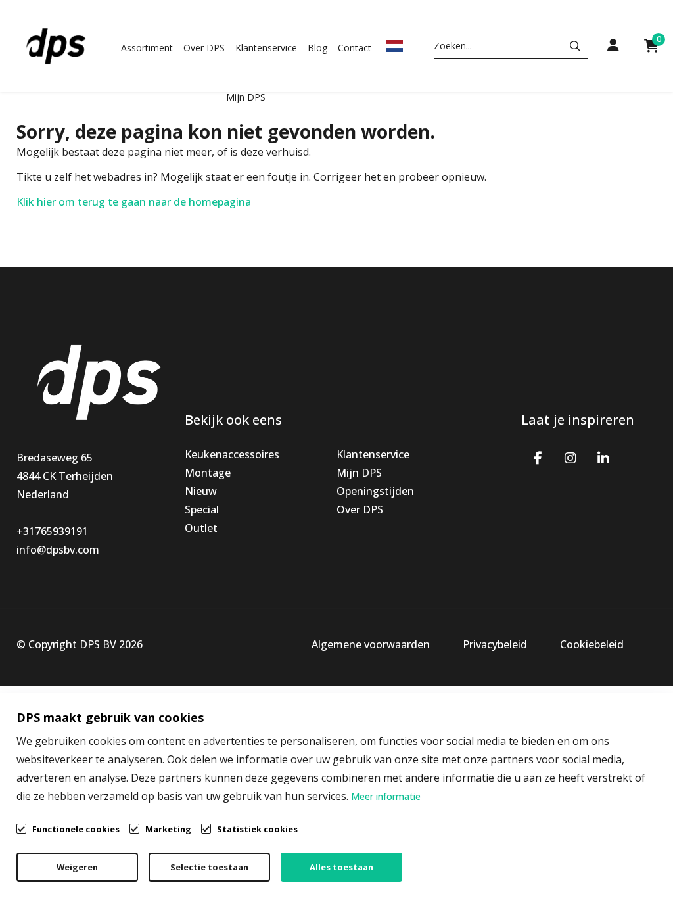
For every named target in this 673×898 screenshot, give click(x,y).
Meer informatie (386, 796)
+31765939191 (52, 531)
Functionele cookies (76, 829)
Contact (354, 47)
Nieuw (201, 491)
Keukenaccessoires (232, 454)
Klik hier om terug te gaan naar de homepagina (133, 202)
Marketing (168, 829)
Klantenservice (266, 47)
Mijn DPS (246, 97)
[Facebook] (537, 457)
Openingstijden (375, 491)
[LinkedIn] (603, 457)
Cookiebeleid (592, 644)
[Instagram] (570, 457)
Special (202, 509)
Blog (317, 47)
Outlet (201, 528)
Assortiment (147, 47)
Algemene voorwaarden (371, 644)
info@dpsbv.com (57, 549)
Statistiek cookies (257, 829)
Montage (208, 472)
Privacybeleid (495, 644)
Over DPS (204, 47)
